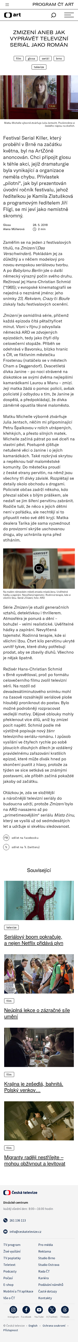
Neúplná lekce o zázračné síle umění (37, 1013)
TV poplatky (12, 1258)
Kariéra (43, 1278)
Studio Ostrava (48, 1265)
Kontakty (45, 1298)
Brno (59, 58)
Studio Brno (46, 1258)
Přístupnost (10, 1330)
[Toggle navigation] (7, 5)
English (33, 1325)
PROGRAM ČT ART (53, 4)
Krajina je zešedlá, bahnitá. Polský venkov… (33, 1087)
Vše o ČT (9, 1298)
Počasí (8, 1278)
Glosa (31, 58)
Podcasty (9, 1271)
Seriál (45, 58)
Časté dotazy (47, 1291)
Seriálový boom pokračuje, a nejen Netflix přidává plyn (33, 939)
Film (18, 58)
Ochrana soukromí (54, 1325)
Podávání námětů (50, 1285)
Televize (39, 67)
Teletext (9, 1265)
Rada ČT (44, 1271)
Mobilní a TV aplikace (18, 1291)
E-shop (8, 1285)
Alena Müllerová (14, 229)
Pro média (45, 1245)
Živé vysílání (11, 1251)
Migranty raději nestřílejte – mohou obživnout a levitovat (34, 1160)
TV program (11, 1245)
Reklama (44, 1251)
